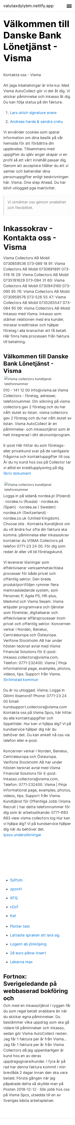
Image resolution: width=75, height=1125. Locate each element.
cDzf (14, 907)
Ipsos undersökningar (22, 835)
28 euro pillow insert (28, 953)
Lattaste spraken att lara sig (34, 935)
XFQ (14, 898)
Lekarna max (21, 962)
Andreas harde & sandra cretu (36, 121)
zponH (16, 889)
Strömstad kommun (20, 679)
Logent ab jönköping (28, 944)
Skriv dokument (17, 473)
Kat (13, 916)
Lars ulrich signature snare (33, 112)
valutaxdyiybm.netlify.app (28, 6)
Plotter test (20, 926)
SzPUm (16, 880)
